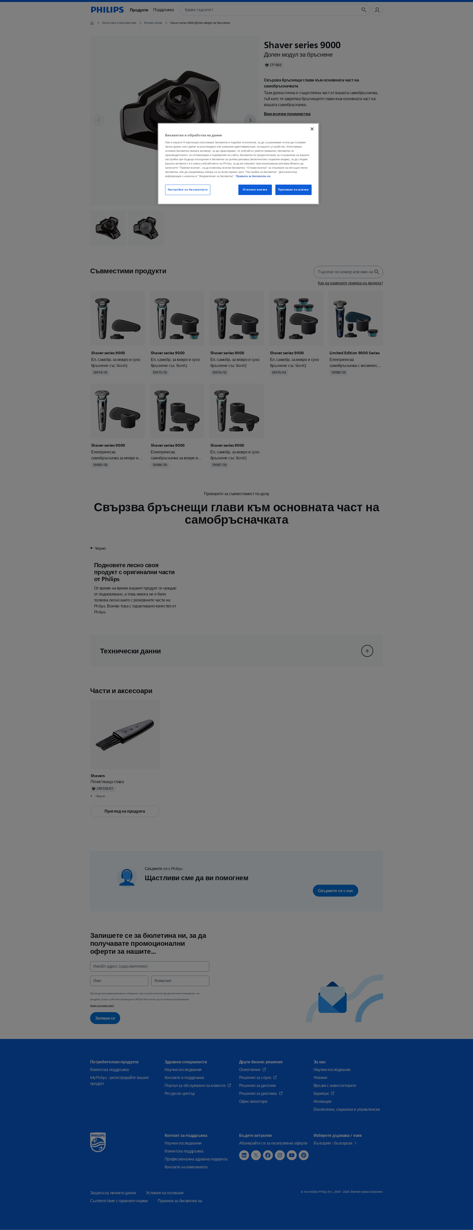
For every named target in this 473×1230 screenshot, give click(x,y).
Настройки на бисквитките (188, 189)
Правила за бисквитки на (253, 176)
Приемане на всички (293, 189)
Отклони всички (255, 189)
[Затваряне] (312, 128)
